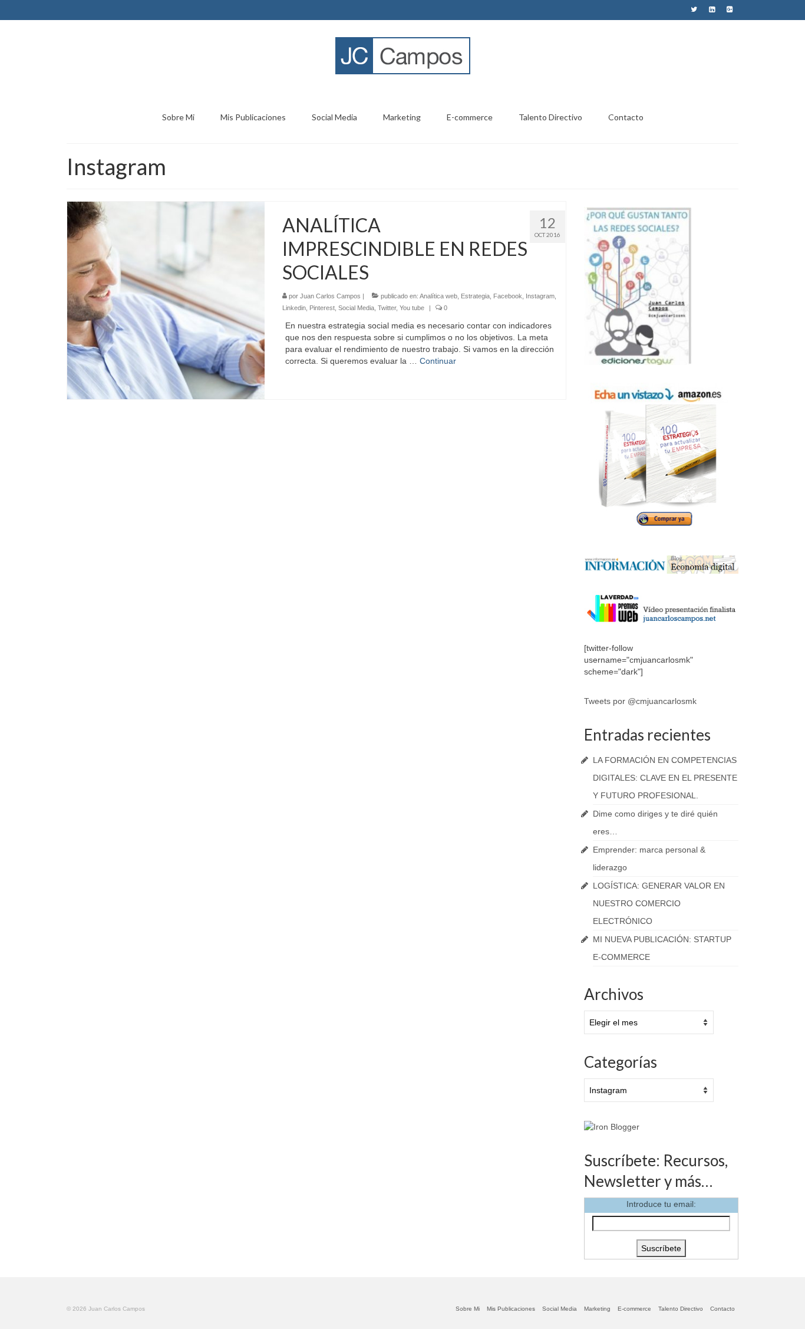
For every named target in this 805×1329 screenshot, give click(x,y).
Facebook (507, 296)
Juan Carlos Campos (330, 296)
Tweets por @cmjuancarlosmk (640, 701)
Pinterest (322, 307)
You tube (412, 307)
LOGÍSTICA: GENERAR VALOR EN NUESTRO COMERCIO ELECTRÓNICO (659, 903)
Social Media (356, 307)
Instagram (540, 296)
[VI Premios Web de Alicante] (661, 607)
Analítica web (438, 296)
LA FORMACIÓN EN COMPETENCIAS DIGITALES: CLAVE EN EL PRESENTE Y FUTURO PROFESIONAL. (665, 777)
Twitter (387, 307)
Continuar (438, 361)
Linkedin (294, 307)
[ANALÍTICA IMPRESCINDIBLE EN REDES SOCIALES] (166, 299)
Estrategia (475, 296)
